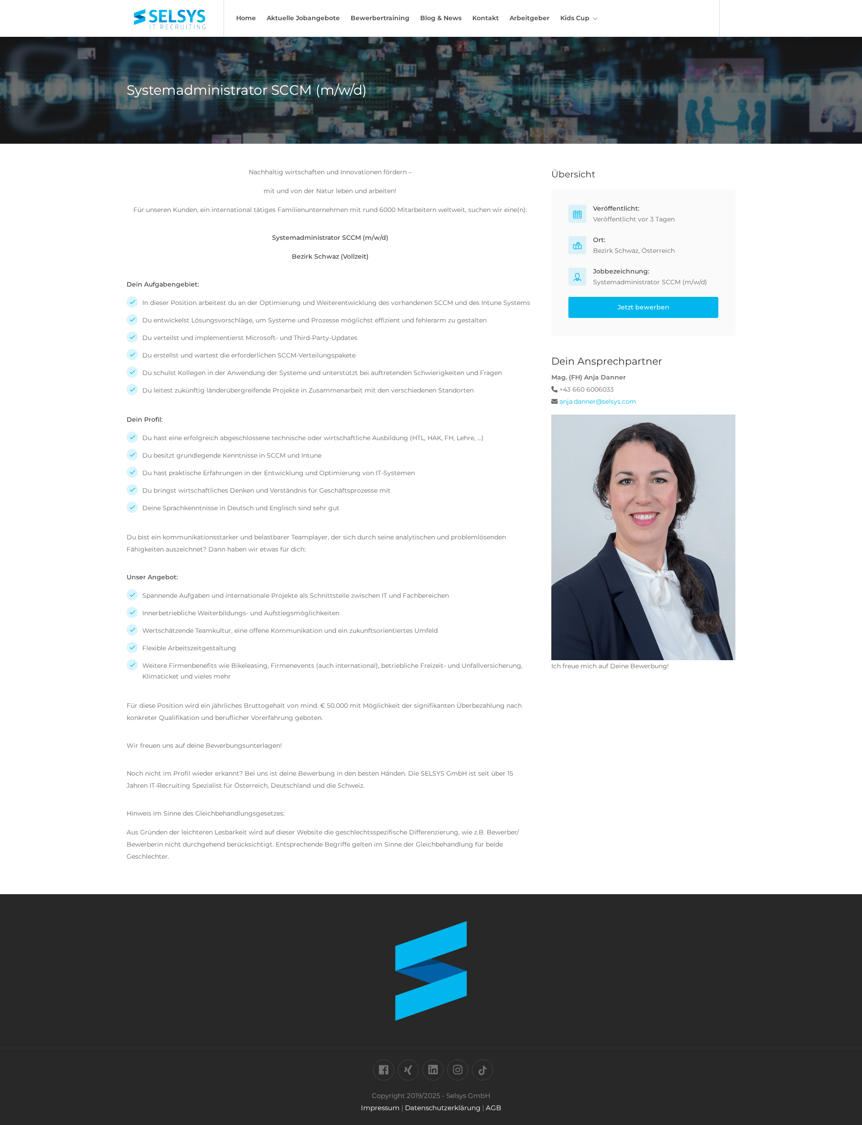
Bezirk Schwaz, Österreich (634, 251)
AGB (493, 1107)
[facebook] (383, 1070)
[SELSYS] (169, 26)
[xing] (408, 1070)
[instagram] (457, 1070)
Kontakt (485, 18)
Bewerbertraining (380, 18)
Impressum (380, 1107)
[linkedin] (433, 1070)
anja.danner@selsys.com (597, 401)
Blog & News (441, 18)
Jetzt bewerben (643, 307)
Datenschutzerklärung (442, 1107)
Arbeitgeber (530, 18)
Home (246, 18)
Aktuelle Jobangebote (303, 18)
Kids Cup (574, 18)
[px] (482, 1070)
